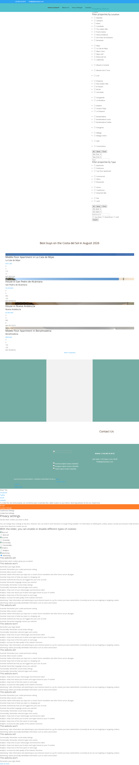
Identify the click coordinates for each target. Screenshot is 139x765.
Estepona (99, 81)
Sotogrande (100, 97)
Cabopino (99, 21)
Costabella (100, 26)
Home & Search (53, 8)
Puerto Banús (101, 32)
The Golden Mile (102, 29)
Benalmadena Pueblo (103, 122)
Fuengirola (100, 127)
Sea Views (98, 217)
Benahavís (99, 40)
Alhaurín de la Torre (103, 70)
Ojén (98, 141)
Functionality (7, 545)
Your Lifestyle (77, 8)
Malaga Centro (101, 136)
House (98, 187)
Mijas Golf (99, 54)
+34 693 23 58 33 (20, 1)
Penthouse (100, 168)
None (98, 151)
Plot (97, 198)
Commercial (100, 176)
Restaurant (100, 182)
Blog (57, 479)
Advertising (6, 555)
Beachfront (109, 217)
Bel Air (98, 89)
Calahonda (100, 60)
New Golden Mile (102, 84)
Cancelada (99, 92)
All (93, 151)
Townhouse (100, 190)
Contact (88, 8)
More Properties (70, 353)
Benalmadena (101, 117)
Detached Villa (101, 193)
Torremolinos (101, 146)
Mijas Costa (100, 51)
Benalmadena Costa (103, 119)
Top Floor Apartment (103, 171)
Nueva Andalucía (102, 35)
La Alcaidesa (100, 100)
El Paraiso (99, 87)
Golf (117, 217)
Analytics (6, 550)
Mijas (98, 46)
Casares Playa (101, 108)
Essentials (6, 540)
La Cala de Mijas (102, 48)
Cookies (17, 484)
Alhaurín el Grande (102, 65)
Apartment (100, 165)
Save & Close (4, 764)
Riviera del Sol (101, 57)
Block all (6, 535)
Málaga (98, 133)
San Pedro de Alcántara (104, 37)
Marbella (99, 18)
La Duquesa (100, 111)
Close (104, 151)
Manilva (99, 106)
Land (98, 201)
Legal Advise (18, 487)
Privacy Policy (60, 482)
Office (98, 179)
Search (95, 220)
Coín (97, 76)
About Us (65, 8)
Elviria (98, 23)
